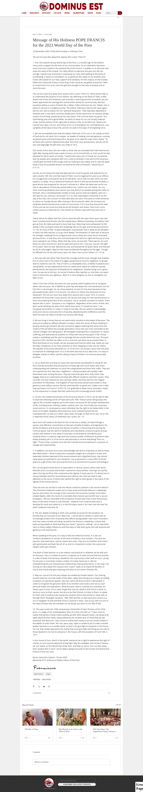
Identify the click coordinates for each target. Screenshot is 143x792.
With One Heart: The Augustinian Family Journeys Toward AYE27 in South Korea (105, 730)
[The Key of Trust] (37, 717)
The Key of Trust (31, 729)
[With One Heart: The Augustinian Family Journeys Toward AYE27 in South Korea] (105, 717)
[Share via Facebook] (34, 686)
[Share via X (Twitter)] (39, 686)
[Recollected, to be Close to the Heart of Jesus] (71, 717)
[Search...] (120, 13)
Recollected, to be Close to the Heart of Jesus (70, 730)
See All (118, 705)
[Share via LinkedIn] (44, 686)
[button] (118, 17)
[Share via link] (49, 686)
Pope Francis (38, 674)
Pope (48, 674)
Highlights (36, 679)
